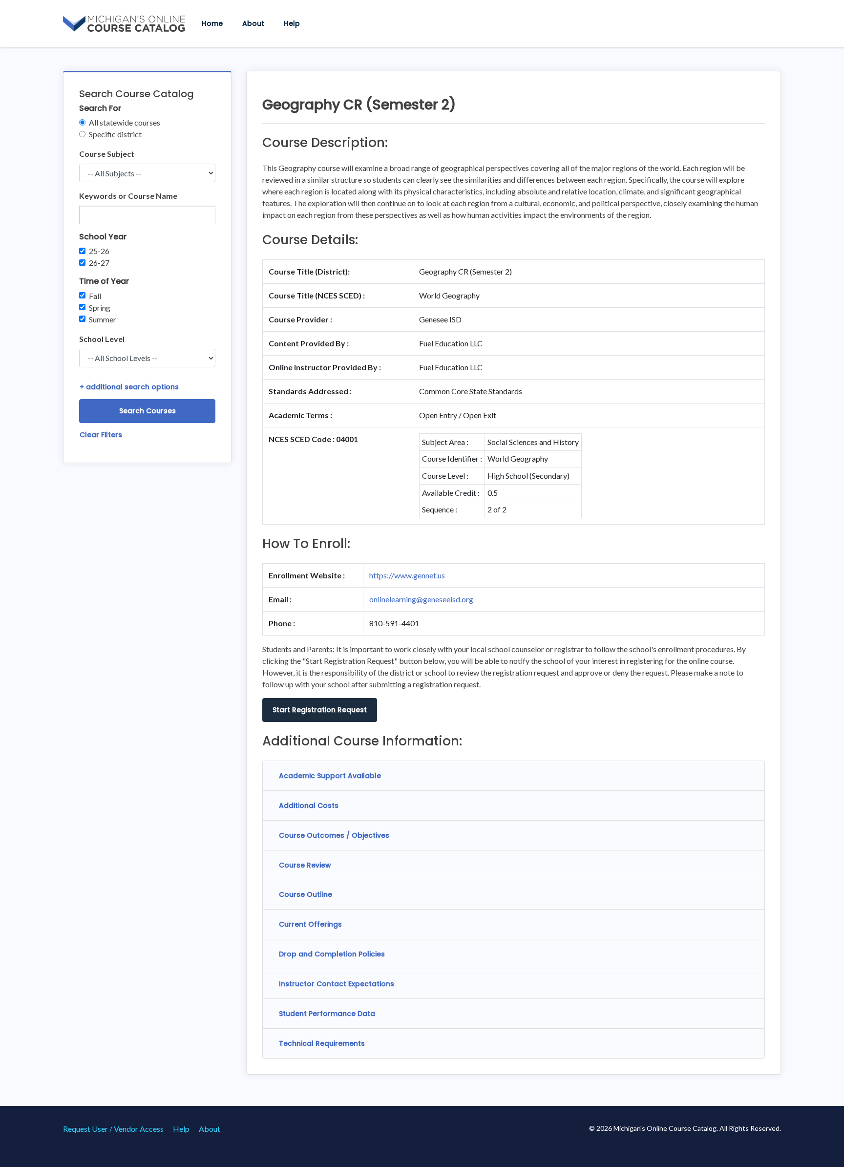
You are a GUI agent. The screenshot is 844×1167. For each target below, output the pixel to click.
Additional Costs (308, 805)
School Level (102, 338)
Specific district (115, 134)
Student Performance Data (327, 1013)
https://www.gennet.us (407, 575)
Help (292, 23)
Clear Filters (101, 435)
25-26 (99, 250)
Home (212, 23)
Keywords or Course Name (128, 195)
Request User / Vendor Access (113, 1128)
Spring (99, 307)
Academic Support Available (330, 776)
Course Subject (106, 153)
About (253, 23)
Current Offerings (310, 924)
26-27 (99, 262)
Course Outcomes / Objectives (334, 835)
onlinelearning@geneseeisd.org (421, 599)
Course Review (305, 865)
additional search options (129, 387)
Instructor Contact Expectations (336, 984)
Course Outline (305, 894)
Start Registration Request (320, 710)
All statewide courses (124, 122)
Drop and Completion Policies (332, 954)
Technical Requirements (322, 1043)
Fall (95, 295)
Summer (102, 319)
